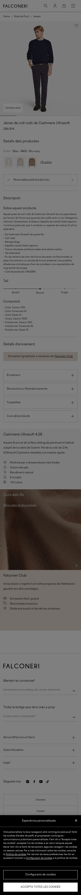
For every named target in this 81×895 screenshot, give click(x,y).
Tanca (76, 821)
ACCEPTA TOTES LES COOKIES (40, 887)
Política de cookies (16, 854)
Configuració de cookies (40, 874)
